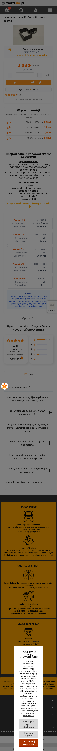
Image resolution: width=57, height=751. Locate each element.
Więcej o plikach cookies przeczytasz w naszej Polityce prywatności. (28, 712)
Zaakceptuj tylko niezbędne (28, 724)
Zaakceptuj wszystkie (28, 743)
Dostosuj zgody (28, 734)
